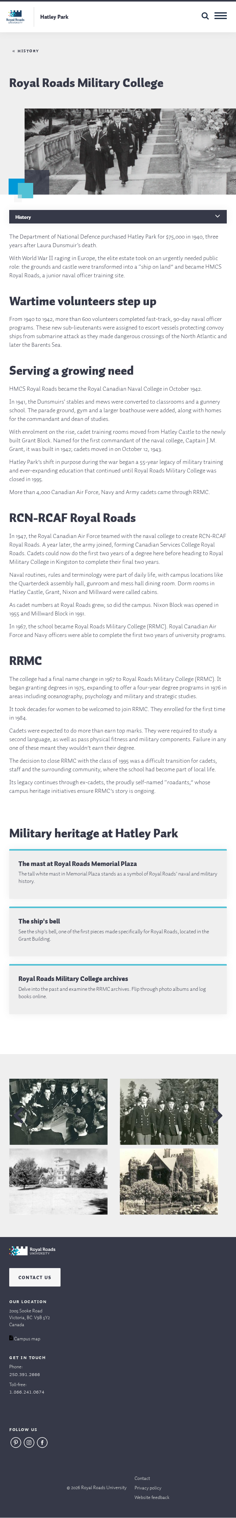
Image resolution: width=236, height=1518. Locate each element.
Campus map (27, 1339)
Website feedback (152, 1497)
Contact (142, 1478)
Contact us (34, 1276)
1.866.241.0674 (26, 1392)
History (28, 51)
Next (217, 1115)
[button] (62, 1112)
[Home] (32, 1257)
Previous (18, 1115)
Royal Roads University (104, 1487)
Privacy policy (148, 1488)
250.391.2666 (24, 1374)
